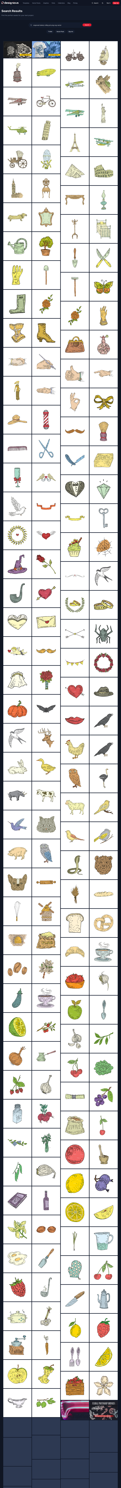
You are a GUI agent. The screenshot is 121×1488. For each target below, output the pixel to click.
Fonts (53, 3)
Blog (69, 3)
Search (87, 25)
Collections (61, 3)
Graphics (46, 3)
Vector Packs (36, 3)
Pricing (75, 3)
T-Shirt (50, 31)
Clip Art (70, 31)
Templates (26, 3)
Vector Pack (60, 31)
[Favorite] (29, 55)
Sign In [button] (109, 3)
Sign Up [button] (116, 3)
